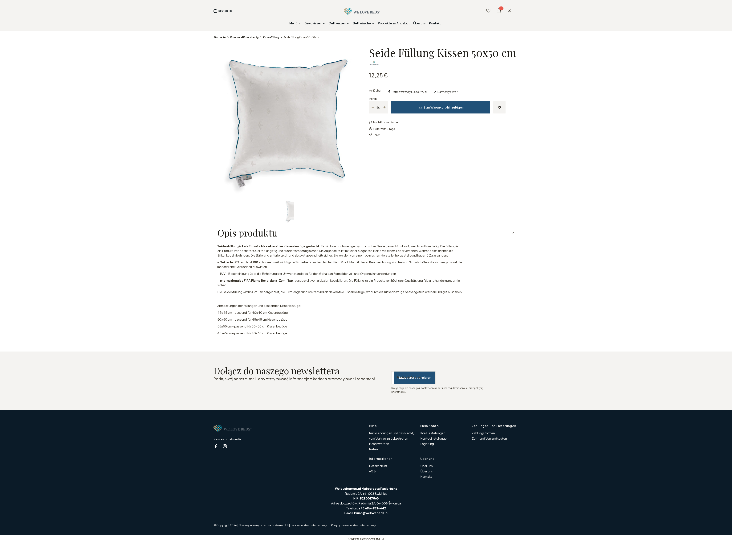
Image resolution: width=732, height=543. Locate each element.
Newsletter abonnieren (414, 378)
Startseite (220, 37)
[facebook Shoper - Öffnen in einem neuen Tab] (216, 446)
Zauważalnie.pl (277, 525)
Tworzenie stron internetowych (309, 525)
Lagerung (427, 444)
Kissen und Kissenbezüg (244, 37)
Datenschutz (378, 466)
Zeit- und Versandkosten (489, 438)
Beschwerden (379, 444)
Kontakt (426, 477)
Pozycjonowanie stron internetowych (354, 525)
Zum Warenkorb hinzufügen (444, 107)
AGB (372, 471)
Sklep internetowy (364, 538)
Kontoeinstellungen (434, 438)
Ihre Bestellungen (432, 433)
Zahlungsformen (483, 433)
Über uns (426, 466)
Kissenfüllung (271, 37)
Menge (373, 98)
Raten (373, 449)
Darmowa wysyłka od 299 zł (409, 91)
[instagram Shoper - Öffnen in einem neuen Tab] (225, 446)
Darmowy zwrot (447, 91)
